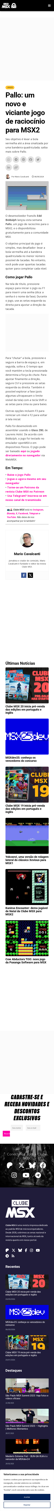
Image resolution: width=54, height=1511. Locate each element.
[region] (27, 1490)
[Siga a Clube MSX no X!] (21, 1165)
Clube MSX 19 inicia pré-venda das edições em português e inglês (25, 809)
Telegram (33, 513)
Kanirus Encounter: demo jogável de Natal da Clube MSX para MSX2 (26, 911)
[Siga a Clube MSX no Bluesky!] (32, 1165)
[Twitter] (30, 575)
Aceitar (27, 1497)
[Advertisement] (27, 49)
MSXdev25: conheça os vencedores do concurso (21, 759)
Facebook (23, 513)
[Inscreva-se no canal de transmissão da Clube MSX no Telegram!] (39, 1175)
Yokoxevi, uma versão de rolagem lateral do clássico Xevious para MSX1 (27, 860)
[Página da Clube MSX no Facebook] (44, 1165)
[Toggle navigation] (49, 6)
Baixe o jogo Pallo (19, 474)
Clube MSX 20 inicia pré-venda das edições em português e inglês (25, 709)
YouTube (11, 517)
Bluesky (11, 513)
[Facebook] (23, 575)
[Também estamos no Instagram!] (14, 1175)
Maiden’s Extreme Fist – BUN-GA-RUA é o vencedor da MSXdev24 (26, 1458)
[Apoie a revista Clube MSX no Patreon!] (10, 1165)
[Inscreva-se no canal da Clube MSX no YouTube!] (26, 1175)
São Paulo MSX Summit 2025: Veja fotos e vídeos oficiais (26, 1397)
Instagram (38, 509)
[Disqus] (27, 619)
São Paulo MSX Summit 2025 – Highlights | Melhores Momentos (26, 1427)
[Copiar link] (16, 168)
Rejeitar (27, 1505)
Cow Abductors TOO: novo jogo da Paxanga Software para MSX (25, 961)
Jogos (10, 87)
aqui (23, 451)
